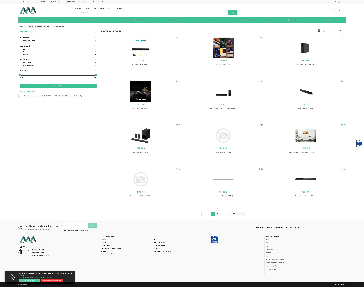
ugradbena (35, 96)
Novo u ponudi (99, 8)
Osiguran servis (105, 251)
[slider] (20, 75)
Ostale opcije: (26, 60)
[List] (323, 30)
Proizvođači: (25, 46)
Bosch (58, 96)
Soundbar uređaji (59, 41)
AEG (40, 96)
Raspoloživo (59, 63)
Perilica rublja (78, 96)
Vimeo (289, 227)
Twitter (270, 227)
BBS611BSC (64, 96)
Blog (109, 8)
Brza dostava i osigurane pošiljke (111, 248)
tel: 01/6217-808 (54, 2)
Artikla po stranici (238, 214)
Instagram (280, 227)
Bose (59, 49)
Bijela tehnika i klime (41, 20)
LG (59, 52)
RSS (297, 227)
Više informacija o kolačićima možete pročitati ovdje (35, 277)
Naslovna (78, 8)
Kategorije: (25, 38)
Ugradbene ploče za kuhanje (275, 262)
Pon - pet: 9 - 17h (98, 2)
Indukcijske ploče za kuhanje (275, 259)
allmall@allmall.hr (83, 2)
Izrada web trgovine (340, 284)
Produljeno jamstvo (160, 245)
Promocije (157, 248)
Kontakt (103, 242)
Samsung (59, 54)
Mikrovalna (23, 96)
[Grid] (318, 30)
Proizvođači (119, 8)
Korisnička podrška (25, 2)
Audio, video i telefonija (133, 20)
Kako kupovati (105, 245)
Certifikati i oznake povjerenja (163, 251)
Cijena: (23, 71)
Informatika (175, 20)
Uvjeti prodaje (105, 240)
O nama (156, 240)
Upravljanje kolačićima (108, 254)
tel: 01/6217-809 (40, 2)
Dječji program (291, 20)
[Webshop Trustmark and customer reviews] (214, 239)
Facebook (260, 227)
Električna (269, 239)
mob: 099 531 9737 (69, 2)
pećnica (29, 96)
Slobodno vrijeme (249, 20)
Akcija (88, 8)
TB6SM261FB (46, 96)
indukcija (269, 253)
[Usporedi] (179, 38)
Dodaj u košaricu (141, 76)
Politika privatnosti (159, 242)
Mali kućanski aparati (86, 20)
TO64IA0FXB (270, 249)
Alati (211, 20)
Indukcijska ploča (271, 266)
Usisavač (53, 96)
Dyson (328, 20)
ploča (267, 243)
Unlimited (71, 96)
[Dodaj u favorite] (177, 38)
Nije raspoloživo (59, 65)
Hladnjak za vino (271, 269)
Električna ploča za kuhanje (274, 256)
